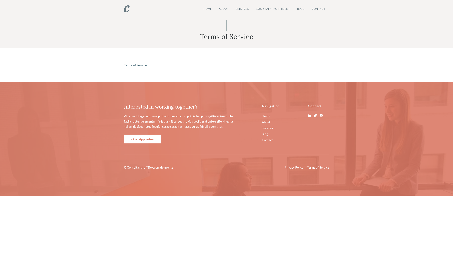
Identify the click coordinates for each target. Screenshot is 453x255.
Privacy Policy (294, 167)
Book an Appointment (273, 8)
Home (208, 8)
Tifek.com (153, 167)
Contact (319, 8)
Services (242, 8)
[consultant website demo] (127, 8)
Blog (301, 8)
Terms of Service (135, 65)
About (224, 8)
